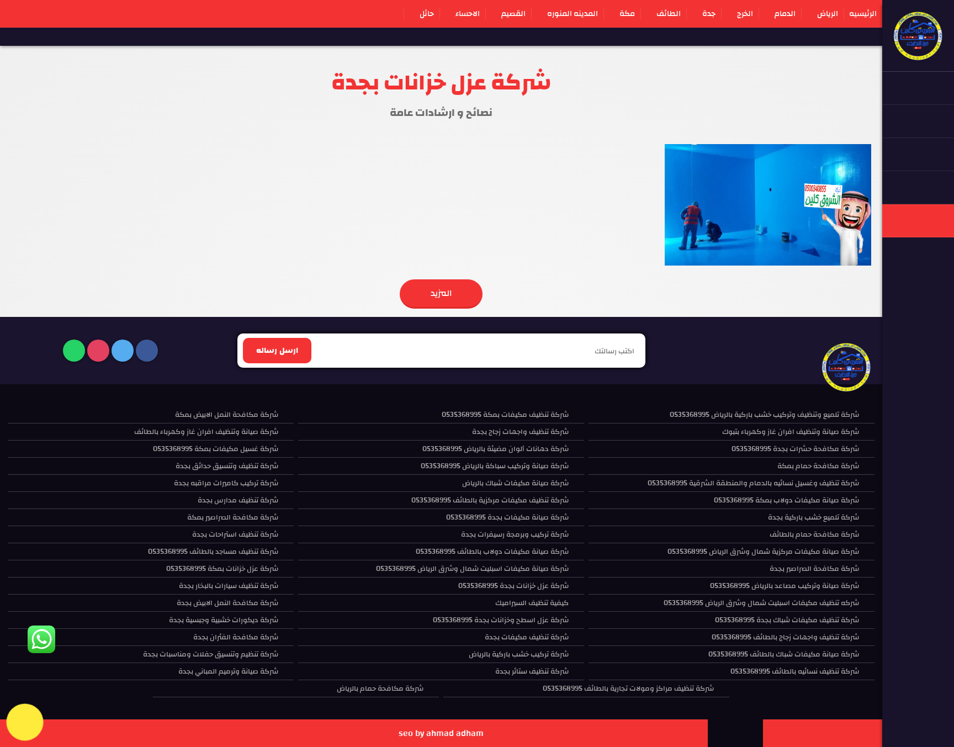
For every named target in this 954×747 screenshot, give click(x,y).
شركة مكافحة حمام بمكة (818, 466)
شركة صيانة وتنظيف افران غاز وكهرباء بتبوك (790, 431)
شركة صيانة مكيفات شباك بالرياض (515, 483)
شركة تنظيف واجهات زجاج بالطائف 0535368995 (785, 637)
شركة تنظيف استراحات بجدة (235, 534)
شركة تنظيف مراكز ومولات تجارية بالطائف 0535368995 (628, 688)
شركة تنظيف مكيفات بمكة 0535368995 (505, 414)
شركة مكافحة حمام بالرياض (380, 688)
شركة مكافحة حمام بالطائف (814, 534)
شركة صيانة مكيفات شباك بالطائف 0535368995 (783, 654)
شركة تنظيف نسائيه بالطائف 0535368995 (794, 671)
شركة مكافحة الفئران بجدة (235, 637)
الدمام (785, 14)
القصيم (513, 14)
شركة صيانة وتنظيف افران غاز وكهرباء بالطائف (206, 431)
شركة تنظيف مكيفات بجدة (527, 637)
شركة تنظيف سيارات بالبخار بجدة (228, 585)
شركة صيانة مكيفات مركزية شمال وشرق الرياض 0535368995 (763, 551)
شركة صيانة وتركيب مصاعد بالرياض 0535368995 (784, 585)
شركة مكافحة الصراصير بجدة (814, 568)
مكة (627, 14)
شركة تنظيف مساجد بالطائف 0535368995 (213, 551)
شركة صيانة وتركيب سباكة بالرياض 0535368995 (495, 466)
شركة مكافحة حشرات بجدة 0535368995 (795, 448)
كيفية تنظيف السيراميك (532, 603)
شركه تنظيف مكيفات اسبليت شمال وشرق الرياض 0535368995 (761, 603)
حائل (427, 14)
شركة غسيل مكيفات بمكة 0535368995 (215, 448)
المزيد (441, 293)
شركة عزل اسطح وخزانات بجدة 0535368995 (501, 620)
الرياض (827, 14)
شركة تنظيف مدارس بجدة (238, 500)
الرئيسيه (863, 14)
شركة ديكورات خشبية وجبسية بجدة (223, 620)
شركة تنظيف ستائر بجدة (532, 671)
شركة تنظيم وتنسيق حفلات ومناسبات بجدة (210, 654)
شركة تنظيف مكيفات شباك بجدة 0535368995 (787, 620)
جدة (709, 14)
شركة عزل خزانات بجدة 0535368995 (513, 585)
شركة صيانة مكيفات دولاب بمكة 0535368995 (786, 500)
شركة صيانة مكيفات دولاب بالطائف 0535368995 (492, 551)
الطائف (668, 14)
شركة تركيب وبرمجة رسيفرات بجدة (515, 534)
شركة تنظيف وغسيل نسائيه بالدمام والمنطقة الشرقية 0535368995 (753, 483)
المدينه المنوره (572, 14)
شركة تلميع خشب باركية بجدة (813, 517)
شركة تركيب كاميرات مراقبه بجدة (226, 483)
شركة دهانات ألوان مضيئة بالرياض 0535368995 (495, 448)
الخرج (745, 14)
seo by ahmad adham (441, 733)
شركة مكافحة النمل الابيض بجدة (227, 603)
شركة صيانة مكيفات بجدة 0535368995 (507, 517)
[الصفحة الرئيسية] (918, 55)
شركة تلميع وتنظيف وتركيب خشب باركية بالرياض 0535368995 (764, 414)
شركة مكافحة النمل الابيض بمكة (226, 414)
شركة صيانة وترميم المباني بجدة (228, 671)
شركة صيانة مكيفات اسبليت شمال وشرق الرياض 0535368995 (472, 568)
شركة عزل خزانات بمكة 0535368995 (222, 568)
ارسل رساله (277, 350)
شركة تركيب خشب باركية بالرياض (519, 654)
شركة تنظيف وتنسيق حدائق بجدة (227, 466)
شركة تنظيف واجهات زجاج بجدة (520, 431)
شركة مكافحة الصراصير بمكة (232, 517)
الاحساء (467, 14)
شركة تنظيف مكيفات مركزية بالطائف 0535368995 (490, 500)
